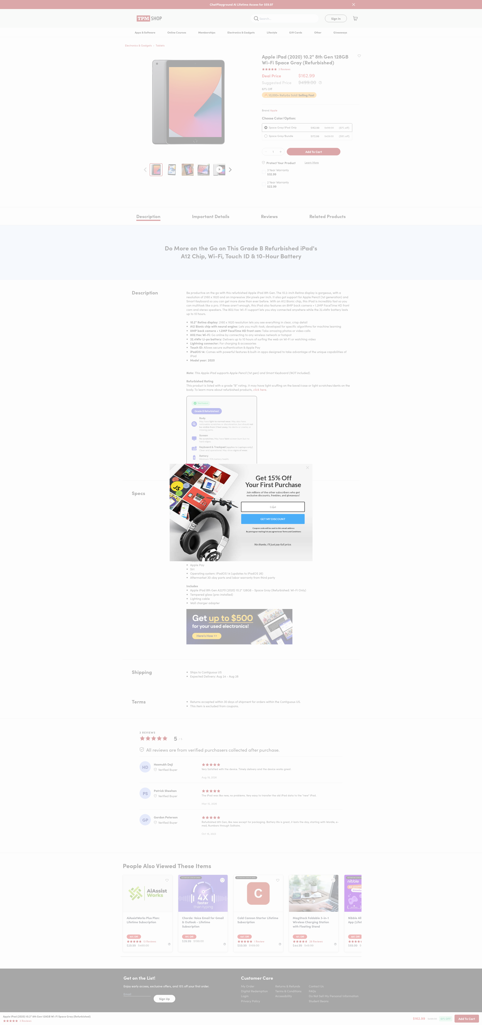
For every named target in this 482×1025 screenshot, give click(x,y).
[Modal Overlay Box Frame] (241, 512)
